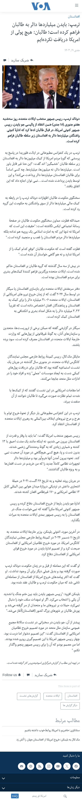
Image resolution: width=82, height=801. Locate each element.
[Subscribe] (21, 766)
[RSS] (39, 766)
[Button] (22, 60)
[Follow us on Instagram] (48, 766)
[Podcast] (30, 766)
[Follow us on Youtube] (57, 766)
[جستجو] (65, 796)
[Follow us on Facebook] (76, 766)
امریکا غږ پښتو (39, 796)
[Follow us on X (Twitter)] (67, 766)
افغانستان (74, 17)
